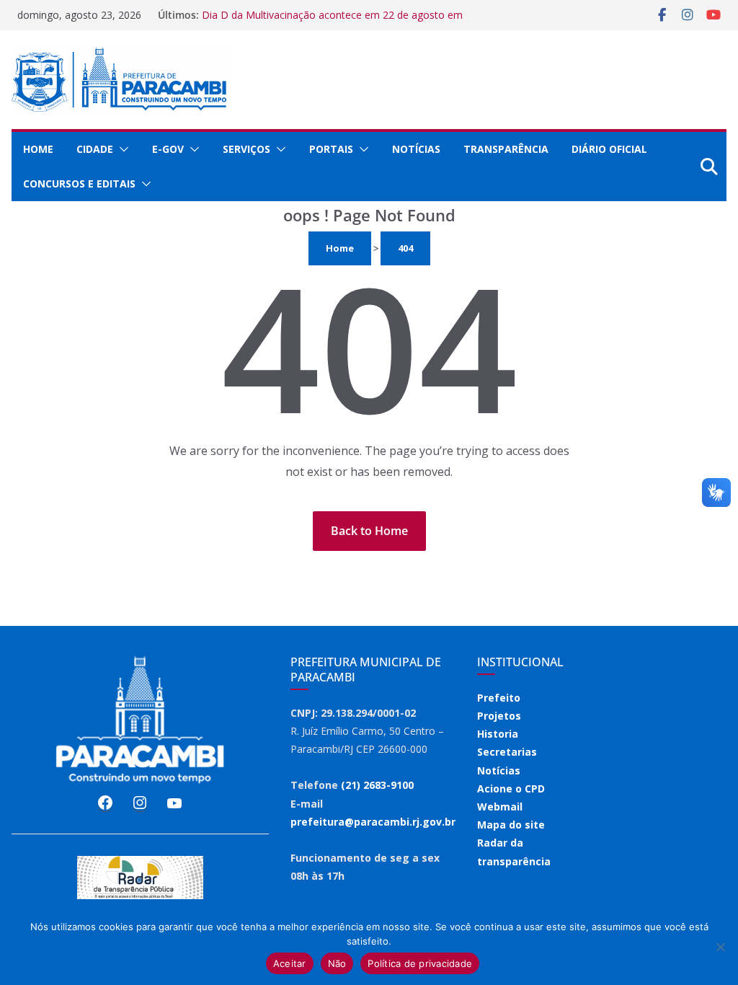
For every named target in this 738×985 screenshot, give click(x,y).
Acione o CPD (511, 788)
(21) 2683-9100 (377, 785)
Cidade (94, 149)
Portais (331, 149)
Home (38, 149)
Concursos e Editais (79, 183)
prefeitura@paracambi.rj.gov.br (372, 822)
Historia (497, 734)
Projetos (499, 716)
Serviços (246, 149)
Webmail (500, 806)
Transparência (505, 149)
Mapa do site (511, 824)
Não (337, 963)
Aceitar (289, 963)
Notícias (416, 149)
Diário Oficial (609, 149)
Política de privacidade (420, 963)
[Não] (720, 947)
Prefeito (498, 697)
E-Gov (168, 149)
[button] (121, 149)
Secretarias (507, 752)
